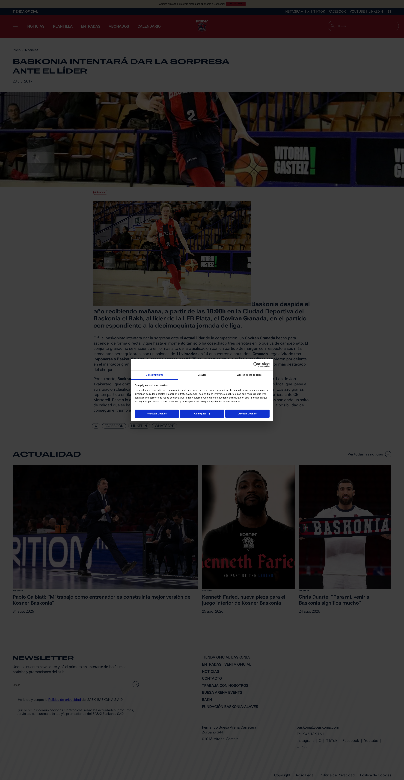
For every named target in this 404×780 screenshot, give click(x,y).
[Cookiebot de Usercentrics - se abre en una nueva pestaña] (256, 364)
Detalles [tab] (202, 374)
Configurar (200, 413)
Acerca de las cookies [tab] (249, 374)
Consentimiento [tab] (154, 374)
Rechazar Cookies (157, 413)
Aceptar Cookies (247, 413)
